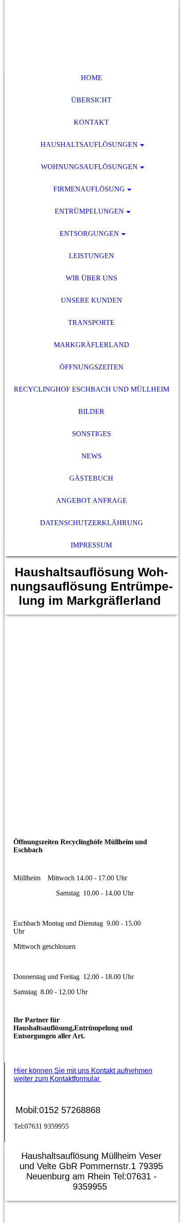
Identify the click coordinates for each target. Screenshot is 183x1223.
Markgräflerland (91, 344)
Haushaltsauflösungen (89, 144)
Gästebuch (91, 478)
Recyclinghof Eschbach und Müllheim (91, 389)
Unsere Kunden (91, 300)
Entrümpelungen (89, 211)
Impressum (91, 545)
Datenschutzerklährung (91, 522)
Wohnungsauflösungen (89, 166)
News (91, 456)
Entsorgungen (89, 233)
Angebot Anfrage (91, 500)
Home (91, 77)
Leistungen (91, 255)
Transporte (91, 322)
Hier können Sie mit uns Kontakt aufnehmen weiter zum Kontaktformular (83, 1074)
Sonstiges (91, 433)
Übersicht (91, 100)
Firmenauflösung (89, 189)
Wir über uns (91, 278)
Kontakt (91, 122)
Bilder (91, 411)
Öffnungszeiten (91, 367)
